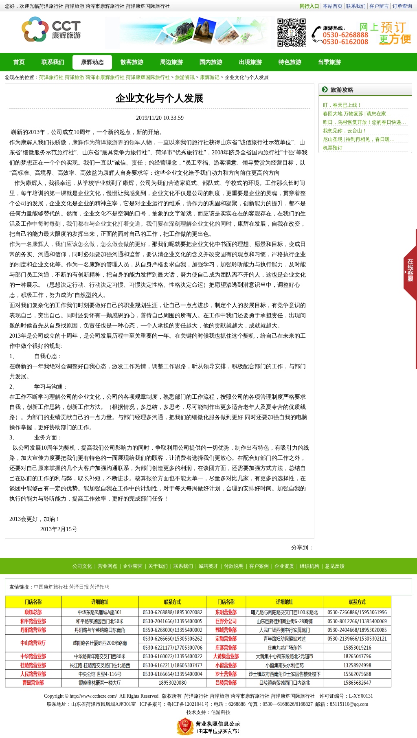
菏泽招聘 (100, 587)
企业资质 (284, 566)
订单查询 (402, 6)
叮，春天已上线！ (342, 105)
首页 (19, 62)
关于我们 (158, 566)
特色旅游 (290, 62)
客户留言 (379, 6)
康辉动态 (92, 62)
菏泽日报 (79, 587)
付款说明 (234, 566)
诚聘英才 (208, 566)
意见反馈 (335, 566)
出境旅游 (250, 62)
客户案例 (259, 566)
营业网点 (107, 566)
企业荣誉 (133, 566)
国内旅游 (211, 62)
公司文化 (82, 566)
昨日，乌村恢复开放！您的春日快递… (364, 122)
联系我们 (356, 6)
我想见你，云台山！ (345, 131)
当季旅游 (329, 62)
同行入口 (309, 6)
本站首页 (332, 6)
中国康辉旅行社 (51, 587)
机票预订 (332, 148)
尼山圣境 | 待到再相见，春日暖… (359, 139)
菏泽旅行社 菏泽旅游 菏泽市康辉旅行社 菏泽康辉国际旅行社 (104, 77)
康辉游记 (209, 77)
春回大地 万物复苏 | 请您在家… (357, 113)
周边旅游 (171, 62)
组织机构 (309, 566)
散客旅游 (132, 62)
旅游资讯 (185, 77)
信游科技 (220, 712)
